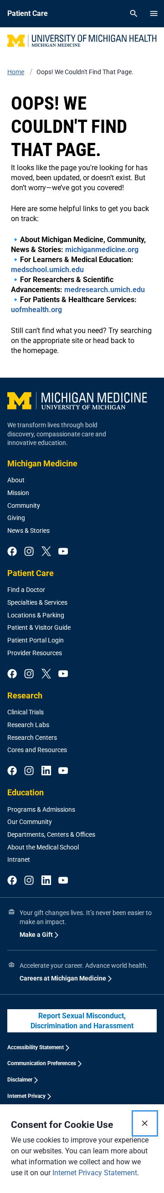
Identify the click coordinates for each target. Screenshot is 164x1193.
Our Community (29, 821)
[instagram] (29, 551)
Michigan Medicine (42, 463)
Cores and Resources (37, 749)
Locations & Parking (35, 615)
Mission (18, 492)
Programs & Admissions (41, 809)
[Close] (145, 1123)
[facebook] (12, 551)
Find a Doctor (26, 589)
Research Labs (28, 724)
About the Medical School (43, 847)
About (16, 480)
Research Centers (32, 737)
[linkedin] (46, 771)
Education (25, 792)
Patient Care (30, 573)
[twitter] (46, 551)
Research (24, 695)
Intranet (18, 859)
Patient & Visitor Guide (39, 627)
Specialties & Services (37, 602)
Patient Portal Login (35, 640)
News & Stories (28, 530)
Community (23, 505)
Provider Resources (34, 653)
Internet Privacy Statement (94, 1172)
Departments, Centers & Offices (51, 834)
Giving (16, 517)
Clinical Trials (25, 712)
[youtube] (63, 551)
